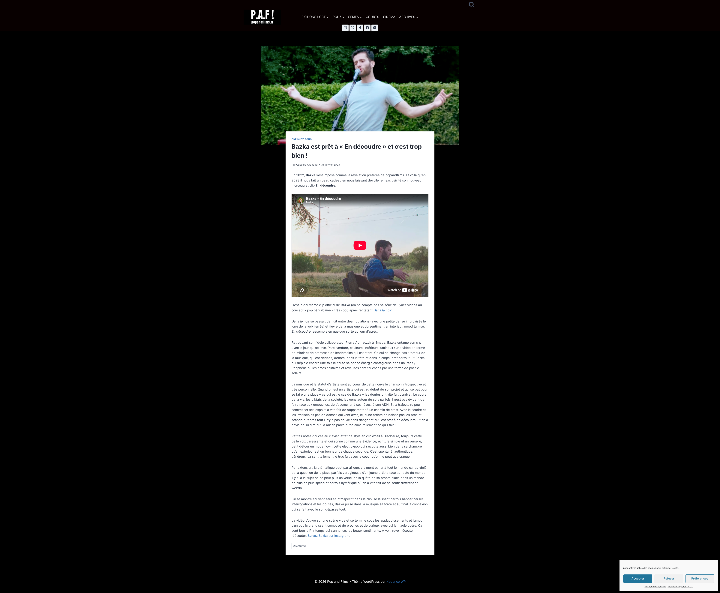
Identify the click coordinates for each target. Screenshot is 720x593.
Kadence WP (396, 581)
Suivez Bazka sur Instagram (328, 536)
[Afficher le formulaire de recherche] (471, 5)
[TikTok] (360, 28)
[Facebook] (367, 28)
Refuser (669, 578)
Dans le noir (382, 310)
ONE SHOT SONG (302, 139)
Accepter (638, 578)
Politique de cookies (655, 586)
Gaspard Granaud (306, 164)
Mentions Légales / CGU (680, 586)
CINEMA (389, 17)
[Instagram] (345, 28)
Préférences (699, 578)
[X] (353, 28)
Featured (299, 545)
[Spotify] (374, 28)
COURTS (372, 17)
